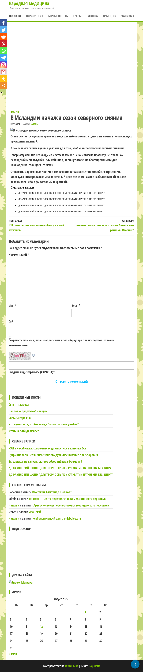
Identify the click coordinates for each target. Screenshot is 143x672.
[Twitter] (3, 29)
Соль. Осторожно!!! (21, 418)
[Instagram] (3, 64)
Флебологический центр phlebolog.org (56, 518)
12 (41, 626)
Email (76, 305)
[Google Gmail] (3, 71)
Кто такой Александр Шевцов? (52, 492)
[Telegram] (3, 57)
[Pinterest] (3, 43)
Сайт (11, 321)
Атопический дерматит (24, 431)
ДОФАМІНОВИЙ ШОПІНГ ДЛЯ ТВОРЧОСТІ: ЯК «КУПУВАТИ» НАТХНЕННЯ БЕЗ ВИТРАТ (61, 193)
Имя (12, 305)
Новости (15, 16)
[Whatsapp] (3, 50)
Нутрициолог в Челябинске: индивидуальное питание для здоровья (53, 455)
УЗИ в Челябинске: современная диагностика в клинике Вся (47, 448)
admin (34, 124)
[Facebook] (3, 22)
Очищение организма (118, 16)
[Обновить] (34, 354)
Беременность (58, 16)
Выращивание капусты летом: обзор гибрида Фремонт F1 (46, 461)
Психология (34, 16)
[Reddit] (3, 36)
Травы (77, 16)
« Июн (13, 654)
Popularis (94, 666)
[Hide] (1, 92)
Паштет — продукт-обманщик (28, 411)
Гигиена (92, 16)
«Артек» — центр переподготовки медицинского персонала (67, 499)
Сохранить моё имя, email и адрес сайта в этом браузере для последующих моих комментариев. (61, 342)
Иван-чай (35, 512)
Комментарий (19, 254)
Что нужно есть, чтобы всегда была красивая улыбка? (44, 424)
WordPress (71, 666)
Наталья (14, 505)
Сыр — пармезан (19, 404)
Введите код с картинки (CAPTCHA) (31, 372)
